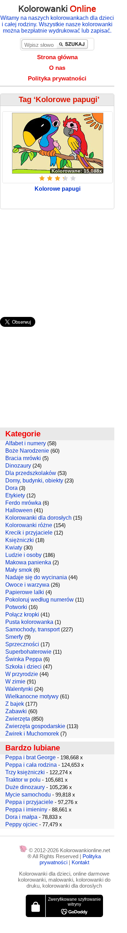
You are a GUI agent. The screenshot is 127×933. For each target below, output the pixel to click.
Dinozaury (18, 466)
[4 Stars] (65, 178)
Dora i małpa (21, 817)
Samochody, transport (32, 629)
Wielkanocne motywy (32, 696)
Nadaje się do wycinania (36, 577)
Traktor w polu (23, 780)
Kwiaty (13, 547)
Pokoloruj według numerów (39, 600)
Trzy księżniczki (25, 772)
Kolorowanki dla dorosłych (38, 518)
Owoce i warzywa (27, 585)
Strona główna (57, 57)
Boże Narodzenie (27, 451)
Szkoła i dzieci (23, 667)
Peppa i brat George (30, 757)
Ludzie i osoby (23, 555)
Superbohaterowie (28, 652)
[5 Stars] (73, 178)
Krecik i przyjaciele (29, 533)
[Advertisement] (63, 259)
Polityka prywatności (57, 78)
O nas (57, 68)
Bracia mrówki (23, 458)
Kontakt (80, 862)
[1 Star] (42, 178)
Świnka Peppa (23, 659)
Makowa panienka (28, 562)
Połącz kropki (22, 614)
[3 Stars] (57, 178)
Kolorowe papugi (57, 189)
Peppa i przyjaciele (29, 802)
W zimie (15, 681)
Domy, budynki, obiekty (34, 480)
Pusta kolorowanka (29, 622)
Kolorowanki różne (28, 525)
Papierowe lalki (24, 592)
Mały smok (18, 570)
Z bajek (14, 704)
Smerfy (14, 637)
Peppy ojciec (21, 824)
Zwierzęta (17, 719)
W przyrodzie (21, 674)
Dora (11, 488)
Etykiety (15, 495)
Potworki (16, 607)
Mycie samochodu (28, 795)
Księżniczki (19, 540)
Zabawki (16, 711)
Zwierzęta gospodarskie (35, 726)
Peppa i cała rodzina (31, 765)
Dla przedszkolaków (30, 473)
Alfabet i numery (25, 443)
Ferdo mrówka (23, 503)
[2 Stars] (49, 178)
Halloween (18, 510)
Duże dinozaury (25, 787)
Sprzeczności (22, 644)
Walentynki (19, 689)
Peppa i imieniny (26, 809)
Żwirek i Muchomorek (32, 734)
